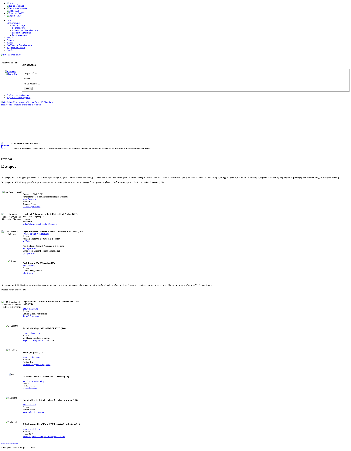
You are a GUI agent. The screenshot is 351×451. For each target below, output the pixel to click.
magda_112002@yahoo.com (35, 340)
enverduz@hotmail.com (33, 436)
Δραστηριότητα (18, 28)
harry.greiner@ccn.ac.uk (33, 412)
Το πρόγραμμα (13, 23)
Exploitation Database (21, 33)
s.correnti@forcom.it (31, 206)
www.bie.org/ (29, 266)
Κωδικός (27, 78)
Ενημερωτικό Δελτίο (16, 47)
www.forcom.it (29, 199)
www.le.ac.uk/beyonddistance (36, 234)
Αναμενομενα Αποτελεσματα (25, 30)
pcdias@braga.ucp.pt (32, 224)
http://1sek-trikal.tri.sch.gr (34, 381)
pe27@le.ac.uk (29, 241)
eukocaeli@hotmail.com (54, 436)
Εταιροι (10, 38)
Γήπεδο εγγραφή (19, 35)
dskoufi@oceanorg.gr (32, 316)
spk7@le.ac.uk (29, 253)
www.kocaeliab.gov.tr (32, 429)
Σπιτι (9, 20)
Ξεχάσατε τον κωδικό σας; (18, 95)
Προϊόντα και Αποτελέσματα (19, 45)
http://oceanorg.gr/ (30, 309)
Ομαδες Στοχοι (18, 25)
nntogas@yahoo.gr (30, 388)
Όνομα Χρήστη (30, 73)
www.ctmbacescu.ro (31, 333)
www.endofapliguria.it (32, 357)
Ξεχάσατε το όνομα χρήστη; (19, 97)
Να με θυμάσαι (30, 84)
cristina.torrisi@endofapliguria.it (36, 364)
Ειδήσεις (10, 40)
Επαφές (10, 42)
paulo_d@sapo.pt (49, 224)
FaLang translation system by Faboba (9, 443)
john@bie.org (29, 273)
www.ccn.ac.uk (29, 404)
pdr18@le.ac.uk (29, 248)
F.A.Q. (10, 50)
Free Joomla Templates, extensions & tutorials (21, 105)
